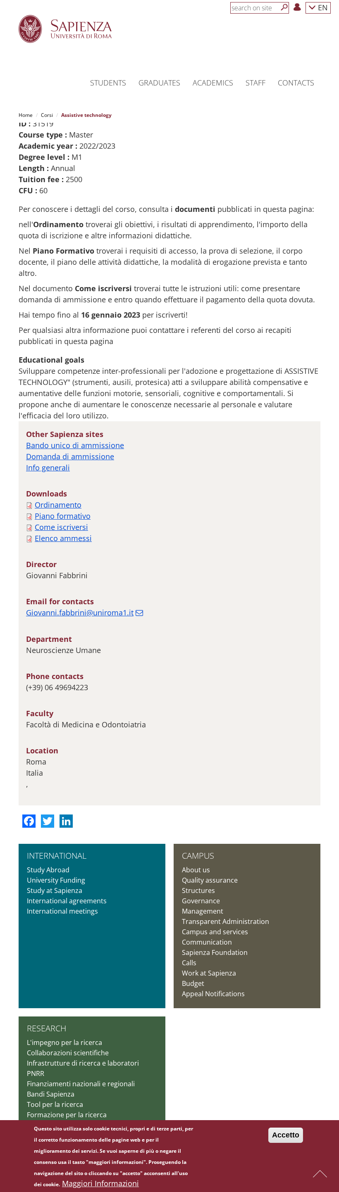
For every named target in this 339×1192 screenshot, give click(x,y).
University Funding (56, 880)
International (56, 855)
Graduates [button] (159, 83)
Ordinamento (58, 505)
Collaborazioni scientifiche (68, 1052)
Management (202, 911)
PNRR (35, 1073)
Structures (198, 890)
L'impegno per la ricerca (64, 1042)
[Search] (284, 7)
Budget (193, 983)
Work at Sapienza (209, 973)
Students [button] (108, 83)
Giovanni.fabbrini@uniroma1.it (80, 612)
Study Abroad (48, 869)
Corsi (47, 115)
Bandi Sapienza (50, 1094)
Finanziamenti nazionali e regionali (81, 1083)
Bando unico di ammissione (75, 445)
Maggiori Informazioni (100, 1183)
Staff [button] (255, 83)
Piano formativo (63, 516)
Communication (207, 942)
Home (26, 115)
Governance (201, 900)
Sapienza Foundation (215, 952)
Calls (189, 962)
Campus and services (215, 931)
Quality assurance (210, 880)
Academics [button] (213, 83)
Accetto (285, 1135)
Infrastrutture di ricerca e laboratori (83, 1063)
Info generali (48, 468)
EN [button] (322, 7)
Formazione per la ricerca (67, 1114)
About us (196, 869)
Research (46, 1028)
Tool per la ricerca (55, 1104)
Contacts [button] (296, 83)
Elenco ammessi (63, 538)
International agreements (67, 900)
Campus (198, 855)
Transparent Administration (225, 921)
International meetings (62, 911)
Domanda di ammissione (70, 456)
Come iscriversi (61, 527)
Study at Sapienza (54, 890)
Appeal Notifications (213, 993)
